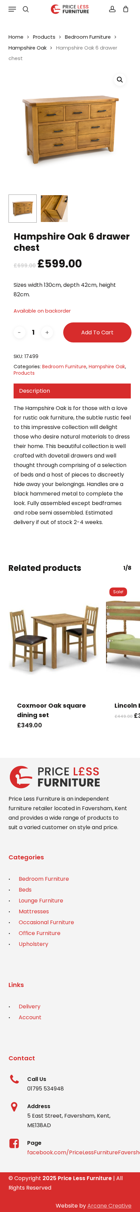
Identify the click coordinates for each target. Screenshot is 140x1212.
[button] (12, 9)
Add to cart (97, 332)
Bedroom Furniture (88, 37)
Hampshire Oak (27, 47)
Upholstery (33, 944)
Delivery (29, 1006)
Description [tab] (34, 391)
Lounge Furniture (41, 901)
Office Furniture (39, 933)
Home (15, 37)
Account (30, 1017)
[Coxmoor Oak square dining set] (53, 638)
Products (44, 37)
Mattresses (34, 911)
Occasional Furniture (46, 922)
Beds (25, 890)
